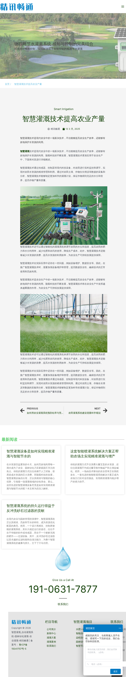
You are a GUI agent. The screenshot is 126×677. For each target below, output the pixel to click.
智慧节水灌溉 (83, 645)
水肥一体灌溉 (83, 629)
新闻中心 (51, 633)
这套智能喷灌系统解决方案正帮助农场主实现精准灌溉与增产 (94, 453)
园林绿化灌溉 (83, 641)
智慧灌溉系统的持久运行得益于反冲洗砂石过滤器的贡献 (31, 508)
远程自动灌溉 (83, 637)
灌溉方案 (51, 637)
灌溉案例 (51, 641)
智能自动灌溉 (83, 633)
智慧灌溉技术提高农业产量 (28, 84)
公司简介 (51, 629)
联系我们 (51, 645)
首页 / (8, 84)
